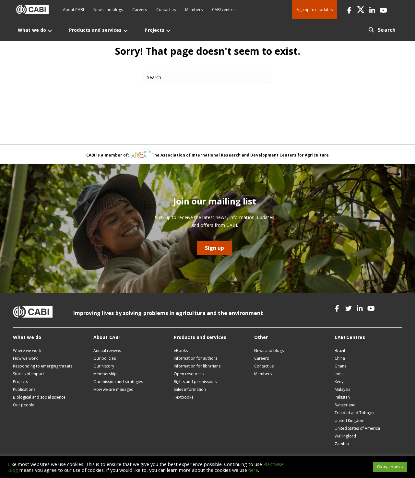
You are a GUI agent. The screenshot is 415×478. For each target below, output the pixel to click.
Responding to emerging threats (42, 366)
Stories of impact (28, 374)
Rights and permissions (195, 381)
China (340, 358)
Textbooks (183, 397)
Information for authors (195, 358)
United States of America (357, 428)
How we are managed (113, 389)
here (253, 470)
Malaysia (342, 389)
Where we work (27, 350)
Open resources (189, 374)
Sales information (190, 389)
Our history (103, 366)
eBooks (181, 350)
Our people (23, 405)
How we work (25, 358)
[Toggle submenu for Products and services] (125, 30)
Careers (139, 9)
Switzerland (345, 405)
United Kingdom (349, 420)
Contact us (166, 9)
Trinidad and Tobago (354, 412)
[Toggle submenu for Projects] (168, 30)
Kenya (340, 381)
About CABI (73, 9)
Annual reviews (107, 350)
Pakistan (342, 397)
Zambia (342, 444)
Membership (105, 374)
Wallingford (345, 436)
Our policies (104, 358)
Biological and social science (39, 397)
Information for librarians (197, 366)
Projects (20, 381)
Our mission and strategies (118, 381)
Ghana (341, 366)
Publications (24, 389)
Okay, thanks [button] (390, 467)
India (339, 374)
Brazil (340, 350)
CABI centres (223, 9)
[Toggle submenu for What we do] (50, 30)
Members (194, 9)
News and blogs (108, 9)
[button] (349, 9)
